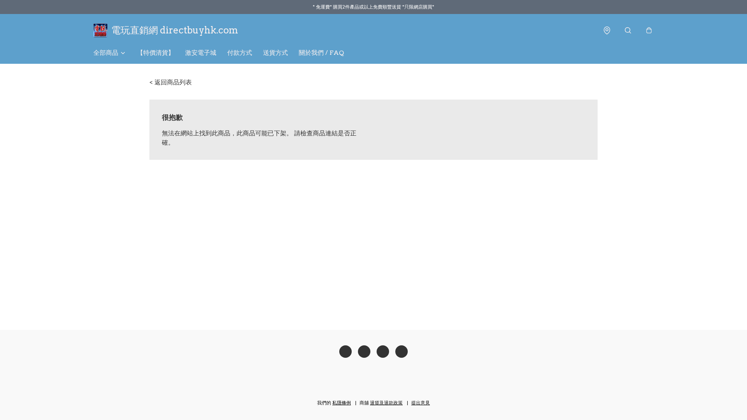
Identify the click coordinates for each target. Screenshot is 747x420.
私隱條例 (341, 403)
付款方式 (239, 52)
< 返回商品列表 (170, 82)
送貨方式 (275, 52)
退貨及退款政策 (386, 403)
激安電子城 (200, 52)
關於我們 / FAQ (321, 52)
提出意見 (420, 403)
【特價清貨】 (155, 52)
